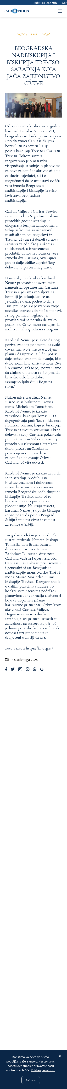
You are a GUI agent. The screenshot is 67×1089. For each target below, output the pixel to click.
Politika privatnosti (43, 1070)
